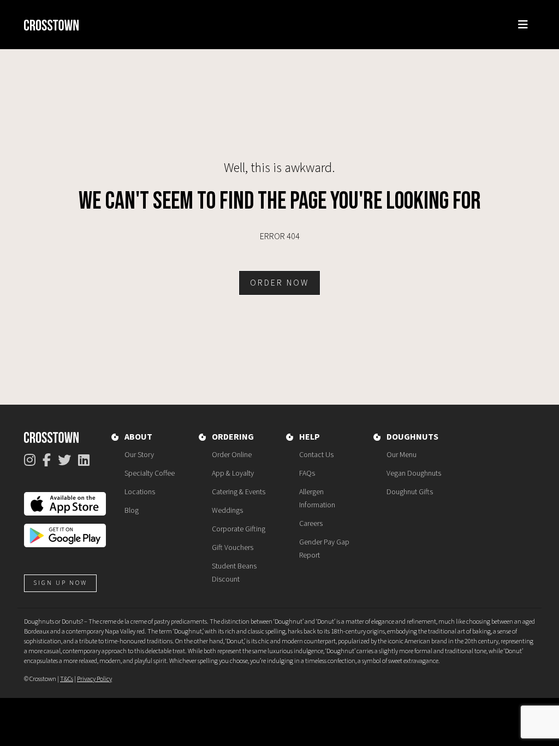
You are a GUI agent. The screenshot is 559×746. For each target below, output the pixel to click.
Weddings (227, 510)
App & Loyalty (233, 473)
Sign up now (60, 583)
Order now (279, 283)
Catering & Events (238, 492)
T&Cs (66, 679)
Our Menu (401, 454)
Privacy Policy (94, 679)
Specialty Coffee (149, 473)
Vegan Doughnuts (413, 473)
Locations (139, 492)
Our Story (139, 454)
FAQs (307, 473)
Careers (311, 523)
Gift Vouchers (232, 547)
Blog (131, 510)
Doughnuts (412, 437)
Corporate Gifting (238, 529)
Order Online (232, 454)
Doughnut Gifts (409, 492)
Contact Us (316, 454)
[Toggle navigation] (523, 24)
